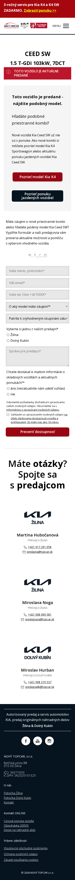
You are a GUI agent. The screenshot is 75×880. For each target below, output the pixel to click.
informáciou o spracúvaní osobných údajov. (33, 410)
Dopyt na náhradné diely (19, 830)
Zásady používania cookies (21, 860)
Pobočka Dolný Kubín (17, 798)
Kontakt (9, 802)
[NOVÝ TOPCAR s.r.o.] (25, 26)
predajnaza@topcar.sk (39, 619)
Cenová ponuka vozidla (19, 821)
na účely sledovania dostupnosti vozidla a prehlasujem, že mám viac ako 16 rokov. (39, 418)
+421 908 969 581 (39, 614)
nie (12, 394)
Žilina (14, 335)
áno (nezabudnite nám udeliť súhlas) (37, 388)
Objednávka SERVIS (16, 825)
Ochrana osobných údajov (21, 854)
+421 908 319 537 (39, 682)
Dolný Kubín (19, 341)
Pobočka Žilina (13, 793)
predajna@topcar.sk (40, 552)
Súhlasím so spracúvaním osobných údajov (39, 418)
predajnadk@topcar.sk (39, 687)
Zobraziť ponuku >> (40, 10)
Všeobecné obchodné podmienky (26, 848)
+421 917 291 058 (39, 547)
